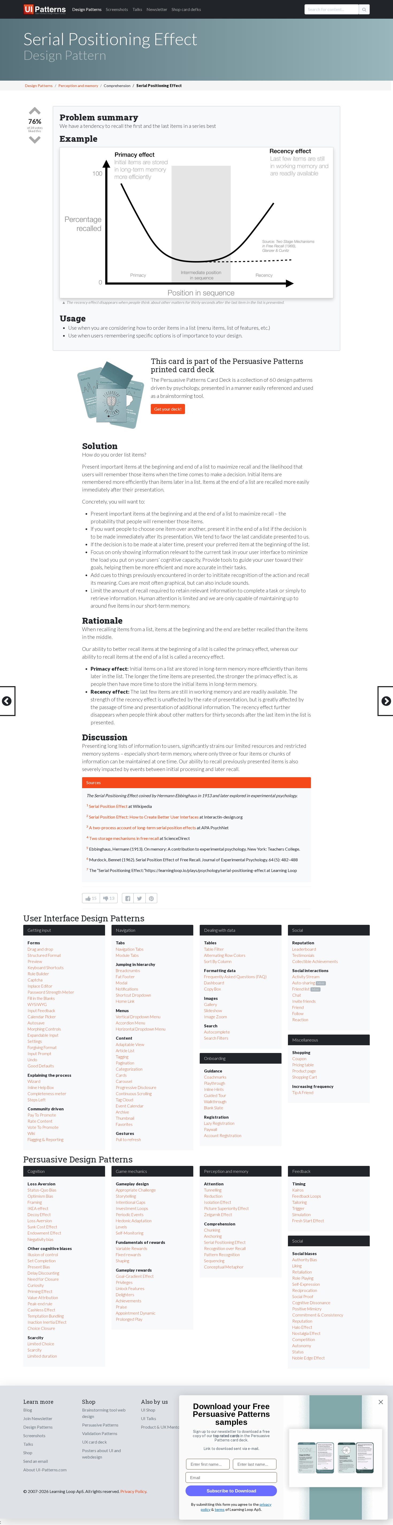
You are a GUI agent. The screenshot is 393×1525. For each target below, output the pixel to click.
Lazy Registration (219, 1123)
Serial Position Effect (108, 806)
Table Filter (214, 949)
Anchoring (213, 1236)
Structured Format (44, 955)
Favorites (124, 1124)
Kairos (298, 1190)
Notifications (127, 988)
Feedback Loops (306, 1196)
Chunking (212, 1230)
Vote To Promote (43, 1127)
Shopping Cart (304, 1077)
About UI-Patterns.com (45, 1469)
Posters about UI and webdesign (101, 1453)
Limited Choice (41, 1343)
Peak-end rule (40, 1303)
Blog (27, 1409)
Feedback (301, 1171)
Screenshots (117, 9)
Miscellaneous (305, 1039)
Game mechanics (131, 1171)
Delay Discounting (43, 1273)
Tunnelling (212, 1190)
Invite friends (304, 1001)
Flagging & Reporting (45, 1139)
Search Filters (216, 1038)
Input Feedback (41, 1010)
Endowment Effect (44, 1233)
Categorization (129, 1069)
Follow (297, 1013)
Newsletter (157, 9)
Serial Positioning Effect (225, 1242)
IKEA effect (38, 1208)
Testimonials (303, 955)
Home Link (125, 1001)
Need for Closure (43, 1279)
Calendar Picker (42, 1016)
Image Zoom (215, 1016)
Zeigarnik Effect (218, 1214)
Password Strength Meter (51, 992)
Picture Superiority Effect (226, 1208)
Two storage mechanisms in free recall (124, 838)
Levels (121, 1226)
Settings (35, 1041)
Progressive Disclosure (136, 1087)
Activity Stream (305, 976)
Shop (27, 1452)
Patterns (87, 9)
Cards (121, 1075)
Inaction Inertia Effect (47, 1322)
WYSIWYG (37, 1004)
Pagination (125, 1062)
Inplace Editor (40, 986)
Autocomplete (217, 1031)
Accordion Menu (130, 1022)
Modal (121, 982)
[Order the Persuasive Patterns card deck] (110, 392)
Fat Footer (125, 976)
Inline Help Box (41, 1087)
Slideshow (213, 1010)
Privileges (124, 1282)
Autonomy (301, 1345)
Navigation (125, 930)
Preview (35, 961)
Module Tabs (127, 955)
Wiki (31, 1133)
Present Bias (39, 1266)
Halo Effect (302, 1327)
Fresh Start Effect (308, 1220)
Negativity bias (40, 1239)
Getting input (39, 930)
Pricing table (303, 1064)
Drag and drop (40, 949)
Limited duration (42, 1356)
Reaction (300, 1019)
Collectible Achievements (315, 961)
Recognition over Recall (225, 1248)
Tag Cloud (124, 1099)
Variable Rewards (131, 1248)
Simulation (301, 1214)
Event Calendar (130, 1105)
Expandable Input (43, 1035)
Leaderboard (304, 949)
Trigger (298, 1208)
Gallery (210, 1004)
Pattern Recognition (222, 1254)
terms (220, 1509)
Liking (297, 1265)
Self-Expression (306, 1284)
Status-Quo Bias (42, 1190)
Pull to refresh (128, 1139)
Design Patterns (39, 85)
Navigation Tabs (130, 949)
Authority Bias (304, 1259)
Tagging (122, 1056)
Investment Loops (132, 1208)
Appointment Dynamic (135, 1313)
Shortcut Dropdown (133, 995)
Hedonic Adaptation (134, 1220)
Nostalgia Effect (306, 1333)
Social (297, 930)
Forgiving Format (42, 1047)
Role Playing (302, 1278)
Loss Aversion (40, 1220)
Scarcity (34, 1349)
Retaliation (302, 1271)
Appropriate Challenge (136, 1190)
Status (298, 1351)
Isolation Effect (217, 1202)
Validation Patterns (99, 1433)
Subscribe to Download (231, 1490)
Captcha (35, 979)
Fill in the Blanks (41, 998)
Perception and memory (78, 85)
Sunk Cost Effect (42, 1226)
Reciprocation (304, 1290)
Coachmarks (215, 1077)
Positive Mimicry (306, 1308)
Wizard (34, 1081)
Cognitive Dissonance (311, 1302)
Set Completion (42, 1260)
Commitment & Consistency (317, 1314)
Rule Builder (38, 973)
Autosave (36, 1022)
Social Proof (302, 1296)
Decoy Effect (39, 1214)
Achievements (128, 1300)
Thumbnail (125, 1118)
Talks (137, 9)
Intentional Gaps (130, 1202)
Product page (304, 1070)
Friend (298, 1007)
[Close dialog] (381, 1402)
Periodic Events (130, 1214)
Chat (296, 995)
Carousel (124, 1081)
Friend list (301, 988)
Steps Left (37, 1099)
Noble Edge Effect (308, 1357)
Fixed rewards (128, 1254)
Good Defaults (41, 1065)
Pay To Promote (42, 1115)
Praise (121, 1306)
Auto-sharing (303, 982)
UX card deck (94, 1441)
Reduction (213, 1196)
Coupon (299, 1058)
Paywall (210, 1129)
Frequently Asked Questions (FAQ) (235, 976)
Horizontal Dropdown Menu (140, 1029)
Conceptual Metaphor (224, 1266)
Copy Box (212, 988)
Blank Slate (213, 1107)
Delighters (125, 1294)
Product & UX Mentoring (164, 1426)
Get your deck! (168, 408)
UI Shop (148, 1409)
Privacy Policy (133, 1491)
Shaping (122, 1260)
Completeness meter (47, 1093)
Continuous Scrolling (134, 1093)
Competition (303, 1339)
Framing (35, 1202)
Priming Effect (40, 1291)
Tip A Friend (302, 1092)
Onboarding (214, 1058)
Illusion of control (43, 1254)
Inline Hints (214, 1089)
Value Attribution (43, 1297)
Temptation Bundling (46, 1316)
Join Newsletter (37, 1418)
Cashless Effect (41, 1309)
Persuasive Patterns (100, 1424)
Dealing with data (219, 930)
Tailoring (299, 1202)
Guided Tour (215, 1095)
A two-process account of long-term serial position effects (142, 827)
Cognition (36, 1171)
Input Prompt (39, 1053)
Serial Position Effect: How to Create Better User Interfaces (144, 816)
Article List (125, 1050)
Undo (32, 1059)
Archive (122, 1112)
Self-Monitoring (129, 1233)
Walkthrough (215, 1101)
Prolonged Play (129, 1319)
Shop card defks (186, 9)
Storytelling (126, 1196)
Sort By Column (218, 961)
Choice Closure (41, 1328)
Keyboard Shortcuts (46, 967)
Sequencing (214, 1260)
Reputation (302, 1321)
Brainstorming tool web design (104, 1413)
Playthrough (214, 1083)
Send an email (35, 1461)
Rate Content (40, 1121)
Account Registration (222, 1135)
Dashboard (214, 982)
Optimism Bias (40, 1196)
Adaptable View (130, 1044)
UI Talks (148, 1418)
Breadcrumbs (128, 970)
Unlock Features (130, 1288)
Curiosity (36, 1285)
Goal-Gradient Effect (135, 1276)
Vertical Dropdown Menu (138, 1016)
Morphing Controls (44, 1029)
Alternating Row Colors (224, 955)
